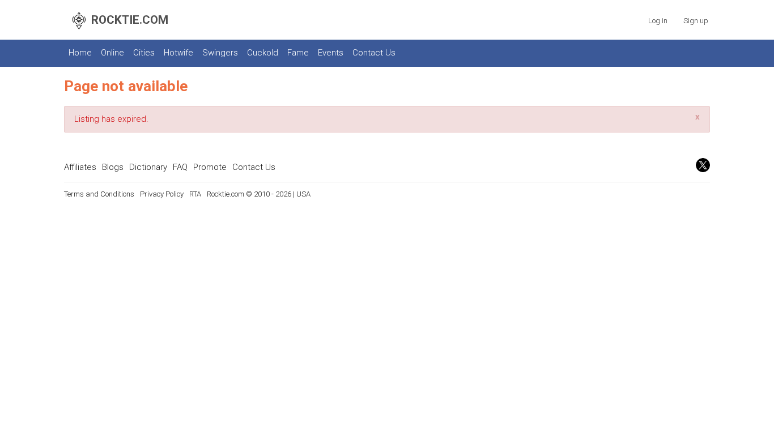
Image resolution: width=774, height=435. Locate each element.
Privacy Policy (162, 194)
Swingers (220, 53)
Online (112, 53)
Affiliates (80, 167)
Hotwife (178, 53)
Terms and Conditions (99, 194)
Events (330, 53)
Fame (298, 53)
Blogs (113, 167)
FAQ (180, 167)
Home (80, 53)
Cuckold (262, 53)
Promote (210, 167)
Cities (144, 53)
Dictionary (148, 167)
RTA (195, 194)
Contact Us (373, 53)
